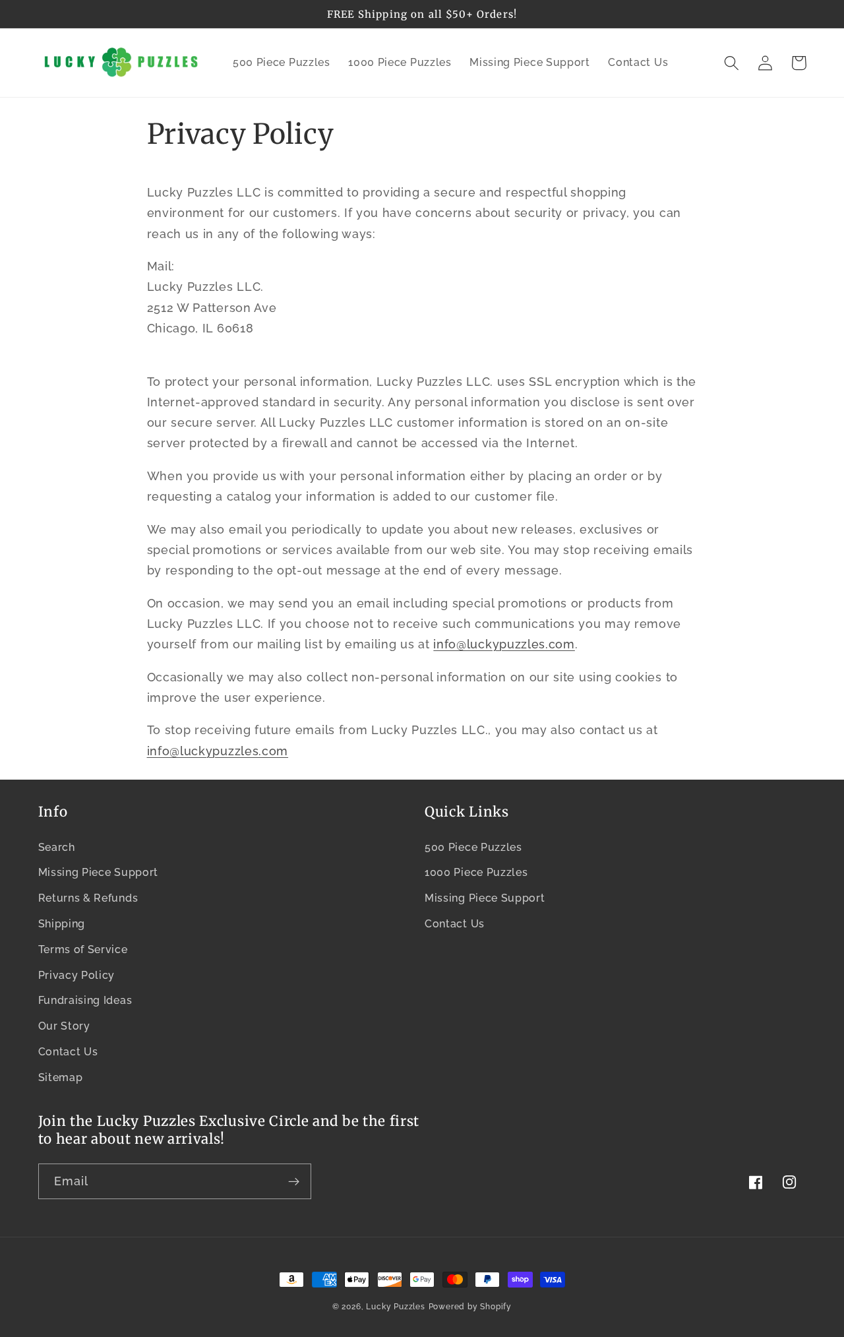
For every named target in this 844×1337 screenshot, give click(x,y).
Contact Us (68, 1051)
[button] (732, 63)
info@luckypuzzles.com (218, 751)
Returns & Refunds (88, 898)
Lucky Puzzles (395, 1306)
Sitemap (60, 1077)
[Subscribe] (294, 1181)
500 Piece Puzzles (473, 847)
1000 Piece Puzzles (476, 872)
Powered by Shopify (470, 1306)
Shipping (62, 923)
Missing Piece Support (98, 872)
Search (56, 847)
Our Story (64, 1026)
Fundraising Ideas (85, 1000)
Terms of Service (83, 949)
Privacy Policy (76, 975)
